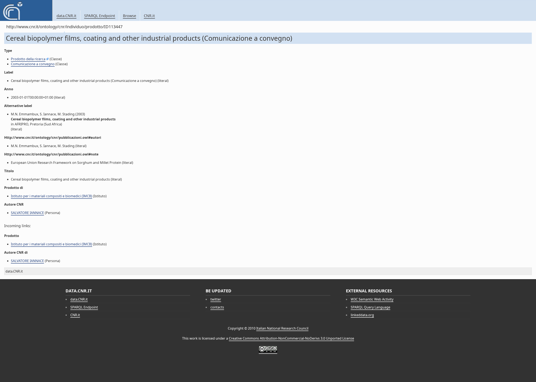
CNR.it (149, 15)
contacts (217, 307)
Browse (129, 15)
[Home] (26, 10)
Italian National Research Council (282, 328)
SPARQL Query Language (370, 307)
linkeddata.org (362, 315)
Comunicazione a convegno (33, 64)
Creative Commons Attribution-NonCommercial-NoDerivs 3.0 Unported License (291, 338)
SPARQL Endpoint (99, 15)
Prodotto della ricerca (28, 59)
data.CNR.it (66, 15)
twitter (215, 299)
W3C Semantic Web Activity (372, 299)
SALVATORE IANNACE (27, 212)
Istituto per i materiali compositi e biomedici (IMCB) (51, 196)
